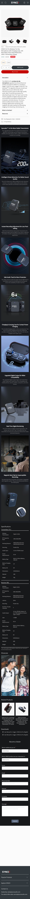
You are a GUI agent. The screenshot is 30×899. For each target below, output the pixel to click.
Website (4, 788)
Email (3, 773)
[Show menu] (2, 2)
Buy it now (15, 72)
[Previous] (4, 675)
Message (4, 804)
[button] (15, 77)
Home (2, 46)
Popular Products (6, 877)
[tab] (12, 694)
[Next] (25, 675)
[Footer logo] (6, 872)
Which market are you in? (9, 747)
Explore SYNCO (5, 883)
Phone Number (6, 781)
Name (3, 765)
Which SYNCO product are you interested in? (13, 756)
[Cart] (27, 2)
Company (4, 796)
